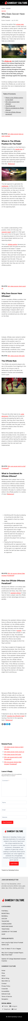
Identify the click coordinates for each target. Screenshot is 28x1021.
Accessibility (5, 991)
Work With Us (6, 981)
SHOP (3, 934)
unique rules (20, 24)
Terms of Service (7, 996)
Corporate (5, 988)
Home (3, 8)
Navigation (5, 999)
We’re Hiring (5, 978)
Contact (4, 983)
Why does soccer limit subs (16, 356)
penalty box (19, 149)
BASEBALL (5, 916)
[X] (7, 724)
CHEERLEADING (7, 924)
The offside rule (10, 106)
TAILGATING (5, 921)
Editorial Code (6, 994)
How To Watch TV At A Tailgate (11, 948)
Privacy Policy (6, 986)
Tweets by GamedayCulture (10, 870)
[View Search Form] (3, 2)
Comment (5, 780)
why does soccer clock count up (14, 752)
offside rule (8, 61)
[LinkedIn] (9, 724)
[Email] (3, 724)
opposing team (6, 232)
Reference (11, 164)
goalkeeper (5, 186)
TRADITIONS (5, 929)
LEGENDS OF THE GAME (9, 931)
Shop (3, 973)
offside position (12, 244)
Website (4, 817)
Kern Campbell (6, 20)
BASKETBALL (6, 913)
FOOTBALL (5, 911)
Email (3, 810)
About (3, 975)
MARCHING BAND (7, 926)
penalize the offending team (15, 716)
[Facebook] (5, 724)
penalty (19, 630)
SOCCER (8, 8)
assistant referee (16, 593)
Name (4, 802)
